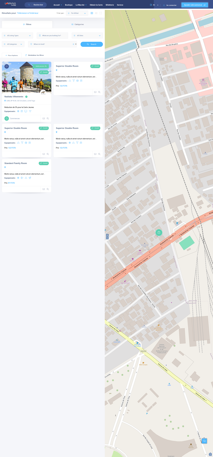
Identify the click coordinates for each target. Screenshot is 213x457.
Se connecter (171, 5)
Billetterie (110, 5)
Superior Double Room (67, 66)
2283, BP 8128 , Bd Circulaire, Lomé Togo (20, 101)
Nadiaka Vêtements (13, 96)
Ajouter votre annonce (193, 5)
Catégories (79, 24)
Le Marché (80, 5)
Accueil (57, 5)
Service (120, 5)
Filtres (28, 24)
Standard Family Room (15, 163)
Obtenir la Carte (96, 5)
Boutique (68, 5)
